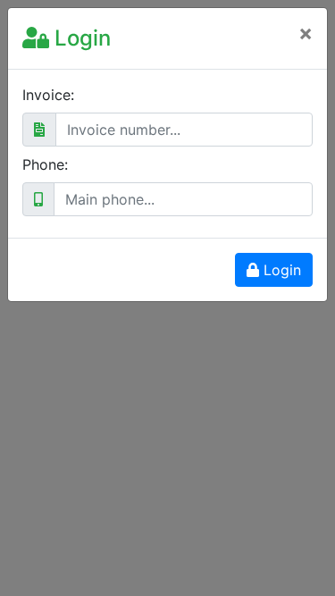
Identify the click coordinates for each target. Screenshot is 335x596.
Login (280, 270)
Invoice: (48, 95)
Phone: (45, 164)
